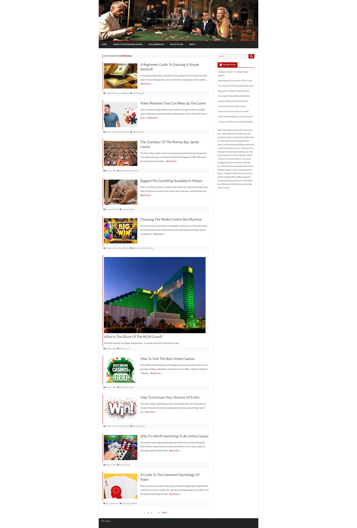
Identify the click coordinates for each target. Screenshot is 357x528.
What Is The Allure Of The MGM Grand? (133, 337)
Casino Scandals (128, 209)
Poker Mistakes (138, 132)
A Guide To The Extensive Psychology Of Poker (235, 122)
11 (159, 512)
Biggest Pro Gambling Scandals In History (171, 181)
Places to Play (176, 44)
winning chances (138, 426)
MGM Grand (124, 349)
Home (104, 44)
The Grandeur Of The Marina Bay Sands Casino (236, 86)
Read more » (145, 84)
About (192, 44)
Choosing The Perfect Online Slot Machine (171, 219)
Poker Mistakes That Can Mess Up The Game (173, 103)
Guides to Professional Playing (128, 44)
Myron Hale (126, 56)
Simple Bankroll (138, 93)
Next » (165, 512)
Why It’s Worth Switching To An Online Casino (174, 436)
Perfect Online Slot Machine (142, 248)
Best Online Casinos (127, 387)
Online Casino (125, 465)
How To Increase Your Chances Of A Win (170, 397)
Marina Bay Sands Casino (129, 171)
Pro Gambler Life (156, 44)
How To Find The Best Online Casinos (167, 359)
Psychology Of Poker (129, 504)
